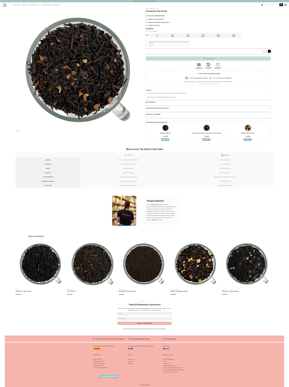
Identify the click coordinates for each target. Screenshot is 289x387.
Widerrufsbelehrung (168, 359)
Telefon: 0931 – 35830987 (100, 367)
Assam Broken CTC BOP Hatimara (127, 291)
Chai (157, 8)
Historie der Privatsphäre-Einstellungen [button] (174, 370)
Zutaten (148, 90)
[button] (262, 5)
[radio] (157, 35)
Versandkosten (154, 31)
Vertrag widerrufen (108, 376)
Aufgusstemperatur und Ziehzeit (157, 108)
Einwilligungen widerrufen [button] (170, 372)
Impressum (166, 363)
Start (147, 8)
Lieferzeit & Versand (153, 114)
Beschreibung (150, 102)
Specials (152, 8)
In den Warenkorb (208, 58)
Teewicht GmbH (97, 359)
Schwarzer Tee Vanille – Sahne (23, 291)
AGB (164, 361)
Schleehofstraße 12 (98, 361)
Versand (130, 361)
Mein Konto (131, 359)
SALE (39, 5)
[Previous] (16, 267)
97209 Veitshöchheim (99, 363)
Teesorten (16, 5)
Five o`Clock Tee (71, 291)
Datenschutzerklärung (160, 328)
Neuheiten (56, 5)
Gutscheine (32, 5)
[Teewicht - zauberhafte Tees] (6, 4)
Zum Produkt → (165, 139)
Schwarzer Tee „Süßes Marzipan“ (230, 291)
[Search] (281, 4)
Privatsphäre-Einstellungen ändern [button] (173, 367)
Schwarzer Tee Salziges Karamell (178, 291)
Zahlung (130, 363)
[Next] (272, 267)
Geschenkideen (47, 5)
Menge (147, 35)
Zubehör (24, 5)
